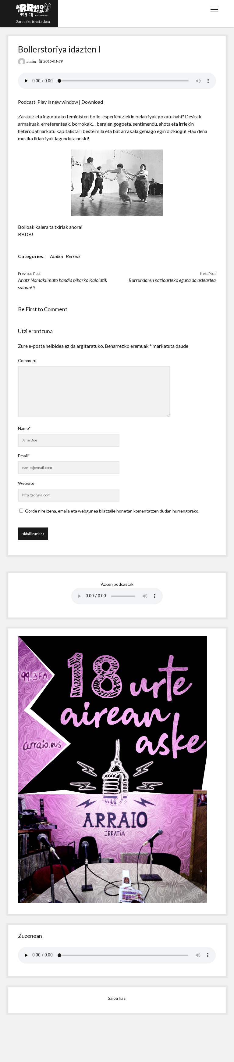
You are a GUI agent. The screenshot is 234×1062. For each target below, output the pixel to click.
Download (92, 102)
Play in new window (57, 102)
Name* (24, 428)
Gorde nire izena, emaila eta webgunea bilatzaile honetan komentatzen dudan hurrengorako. (112, 510)
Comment (27, 360)
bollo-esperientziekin (112, 116)
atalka (31, 61)
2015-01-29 (53, 61)
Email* (24, 455)
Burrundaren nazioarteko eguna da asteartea (172, 280)
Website (26, 483)
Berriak (73, 256)
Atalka (56, 256)
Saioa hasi (117, 998)
